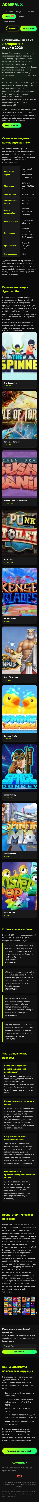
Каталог (21, 16)
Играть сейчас (12, 125)
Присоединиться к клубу (19, 1451)
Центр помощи (9, 21)
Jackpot (9, 16)
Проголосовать (19, 1351)
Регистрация (28, 28)
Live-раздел (8, 12)
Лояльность (30, 12)
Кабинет (12, 28)
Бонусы (19, 12)
